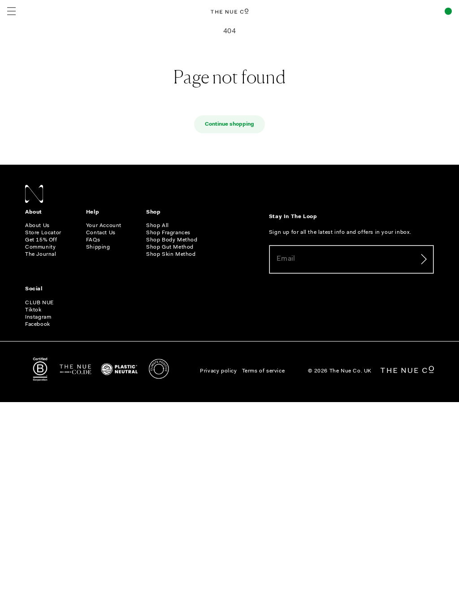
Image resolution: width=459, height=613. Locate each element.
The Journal (40, 254)
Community (40, 247)
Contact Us (101, 233)
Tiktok (33, 310)
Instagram (38, 317)
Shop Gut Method (170, 247)
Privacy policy (218, 371)
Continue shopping (229, 124)
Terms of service (263, 371)
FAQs (93, 240)
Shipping (98, 247)
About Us (37, 225)
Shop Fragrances (168, 233)
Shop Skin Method (171, 254)
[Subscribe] (423, 259)
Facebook (37, 324)
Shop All (157, 225)
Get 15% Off (41, 240)
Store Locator (43, 233)
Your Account (103, 225)
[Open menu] (11, 11)
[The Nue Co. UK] (229, 11)
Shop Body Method (172, 240)
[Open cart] (448, 11)
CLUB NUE (39, 303)
